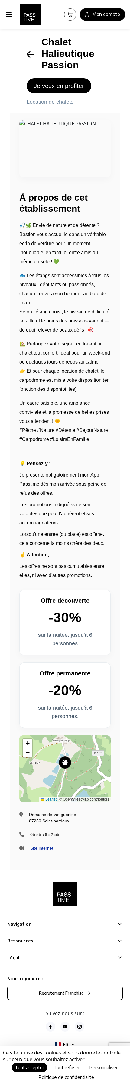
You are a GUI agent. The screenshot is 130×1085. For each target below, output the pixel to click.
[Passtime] (30, 14)
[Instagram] (79, 1027)
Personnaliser (103, 1067)
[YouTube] (65, 1027)
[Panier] (70, 14)
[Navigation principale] (10, 14)
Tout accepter (29, 1067)
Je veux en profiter (59, 86)
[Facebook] (50, 1027)
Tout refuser (67, 1067)
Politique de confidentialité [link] (66, 1077)
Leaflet (50, 799)
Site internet (41, 848)
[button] (65, 762)
